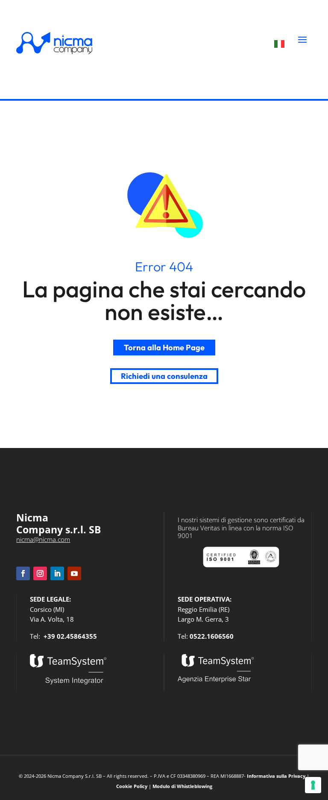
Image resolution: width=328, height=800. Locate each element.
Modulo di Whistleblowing (182, 786)
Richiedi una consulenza (164, 376)
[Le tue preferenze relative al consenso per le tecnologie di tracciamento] (313, 785)
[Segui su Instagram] (40, 573)
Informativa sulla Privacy (276, 776)
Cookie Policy (131, 786)
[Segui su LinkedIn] (57, 573)
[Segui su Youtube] (74, 573)
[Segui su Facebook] (23, 573)
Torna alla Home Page (164, 347)
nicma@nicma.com (43, 539)
